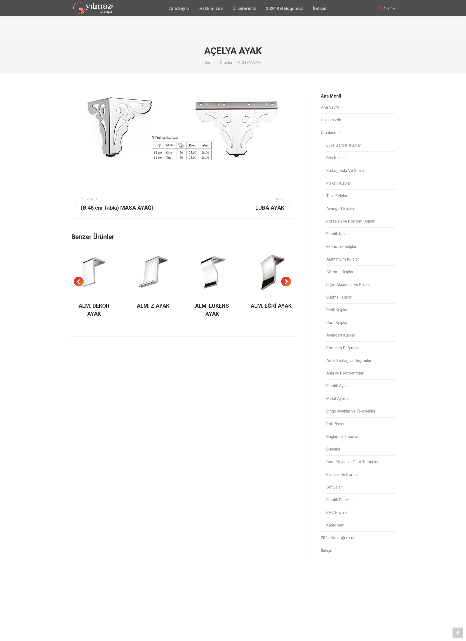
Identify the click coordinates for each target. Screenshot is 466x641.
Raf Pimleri (335, 423)
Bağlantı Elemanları (342, 436)
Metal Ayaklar (338, 398)
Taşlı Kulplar (336, 195)
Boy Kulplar (336, 157)
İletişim (327, 550)
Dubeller (333, 449)
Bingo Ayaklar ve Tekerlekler (350, 411)
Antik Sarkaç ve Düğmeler (348, 360)
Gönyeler (334, 487)
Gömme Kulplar (340, 271)
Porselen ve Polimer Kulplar (350, 221)
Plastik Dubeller (339, 499)
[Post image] (94, 272)
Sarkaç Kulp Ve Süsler (345, 170)
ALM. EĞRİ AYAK (271, 306)
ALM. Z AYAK (153, 306)
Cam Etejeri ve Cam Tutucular (352, 461)
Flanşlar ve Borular (342, 474)
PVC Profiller (337, 512)
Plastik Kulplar (338, 233)
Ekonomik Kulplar (341, 246)
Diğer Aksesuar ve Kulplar (348, 284)
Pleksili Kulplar (338, 183)
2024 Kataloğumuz (337, 537)
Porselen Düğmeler (343, 347)
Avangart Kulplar (340, 208)
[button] (79, 281)
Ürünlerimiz (331, 132)
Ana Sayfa (330, 107)
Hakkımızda (331, 119)
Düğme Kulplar (339, 297)
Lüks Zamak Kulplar (343, 145)
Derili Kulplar (337, 309)
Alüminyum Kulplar (342, 259)
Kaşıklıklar (335, 525)
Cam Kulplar (337, 322)
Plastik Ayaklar (339, 385)
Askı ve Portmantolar (345, 373)
